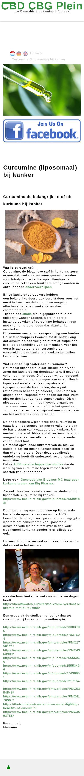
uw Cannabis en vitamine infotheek (42, 6)
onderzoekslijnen (38, 287)
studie (27, 314)
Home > (36, 53)
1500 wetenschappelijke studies (38, 464)
